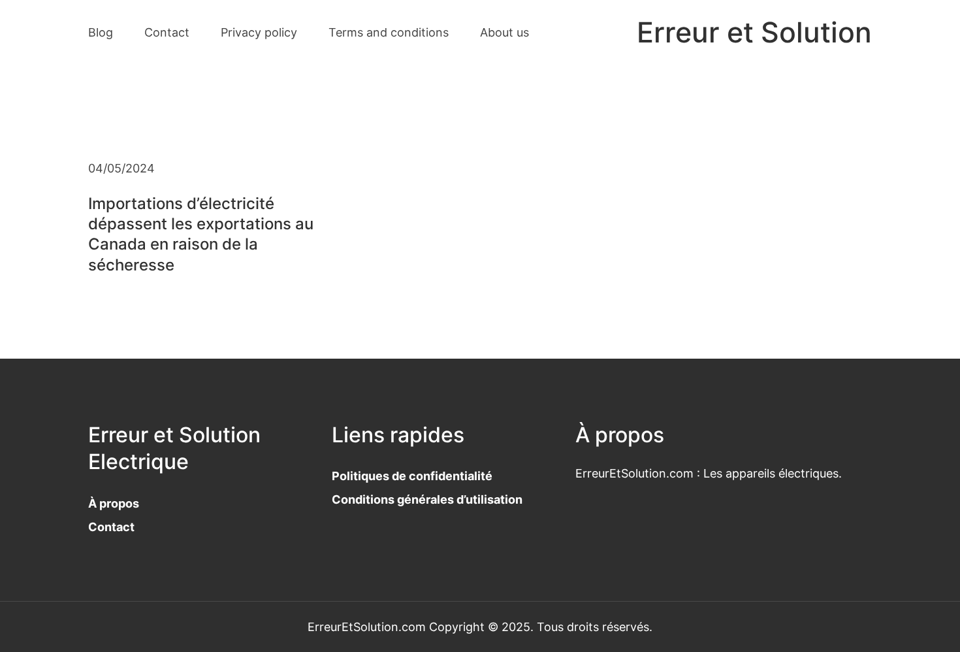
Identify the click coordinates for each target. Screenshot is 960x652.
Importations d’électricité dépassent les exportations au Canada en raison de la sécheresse (200, 234)
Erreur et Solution (754, 32)
